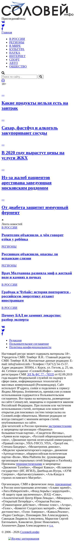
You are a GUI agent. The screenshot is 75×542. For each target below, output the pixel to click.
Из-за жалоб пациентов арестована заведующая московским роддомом (27, 182)
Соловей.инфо (29, 532)
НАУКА (14, 52)
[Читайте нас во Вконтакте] (3, 22)
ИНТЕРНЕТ (17, 56)
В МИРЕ (15, 45)
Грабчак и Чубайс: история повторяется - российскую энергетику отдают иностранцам (36, 296)
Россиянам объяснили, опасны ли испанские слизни (30, 256)
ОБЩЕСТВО (18, 66)
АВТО (13, 63)
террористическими (29, 464)
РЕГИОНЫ (16, 42)
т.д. (51, 525)
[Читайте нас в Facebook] (2, 29)
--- (3, 94)
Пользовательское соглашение (29, 343)
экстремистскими (60, 426)
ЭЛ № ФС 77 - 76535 (40, 374)
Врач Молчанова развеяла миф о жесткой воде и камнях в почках (37, 275)
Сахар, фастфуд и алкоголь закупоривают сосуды (30, 130)
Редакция (15, 340)
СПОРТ (14, 59)
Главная (7, 32)
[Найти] (40, 77)
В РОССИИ (17, 39)
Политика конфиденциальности (30, 347)
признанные (63, 484)
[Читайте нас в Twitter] (3, 25)
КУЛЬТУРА (16, 49)
